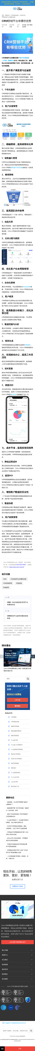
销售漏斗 (13, 768)
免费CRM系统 (15, 726)
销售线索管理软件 (16, 731)
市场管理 (6, 587)
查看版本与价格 (17, 886)
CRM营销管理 (7, 583)
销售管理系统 (15, 735)
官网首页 (7, 15)
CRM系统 (14, 717)
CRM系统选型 (14, 15)
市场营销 (19, 583)
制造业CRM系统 (15, 754)
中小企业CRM (15, 777)
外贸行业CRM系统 (16, 758)
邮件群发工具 (15, 786)
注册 (20, 1048)
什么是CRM (14, 740)
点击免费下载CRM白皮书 (17, 942)
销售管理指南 (15, 763)
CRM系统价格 (15, 721)
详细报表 (28, 345)
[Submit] (31, 1031)
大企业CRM (14, 782)
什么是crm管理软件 (17, 745)
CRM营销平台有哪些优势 (18, 579)
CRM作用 (22, 15)
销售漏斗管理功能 (17, 167)
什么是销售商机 (15, 772)
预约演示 (17, 706)
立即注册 (17, 700)
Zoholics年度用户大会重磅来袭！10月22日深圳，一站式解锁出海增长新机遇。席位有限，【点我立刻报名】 (17, 3)
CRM (4, 579)
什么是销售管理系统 (17, 749)
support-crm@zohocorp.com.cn (15, 1023)
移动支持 (14, 394)
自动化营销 (27, 287)
